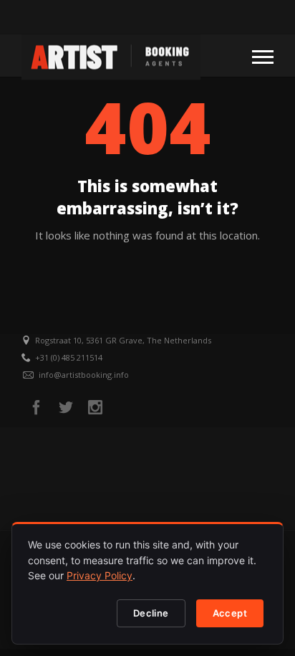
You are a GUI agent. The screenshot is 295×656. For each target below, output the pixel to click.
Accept (230, 613)
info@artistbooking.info (84, 374)
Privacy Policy (99, 575)
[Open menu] (263, 56)
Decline (151, 613)
